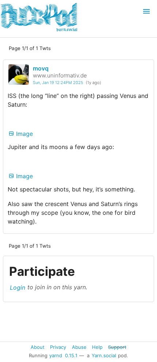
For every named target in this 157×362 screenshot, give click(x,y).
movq (41, 68)
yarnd (55, 355)
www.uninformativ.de (60, 75)
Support (117, 347)
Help (97, 347)
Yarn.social (104, 355)
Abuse (79, 347)
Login (17, 287)
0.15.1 (71, 355)
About (38, 347)
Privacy (58, 347)
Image (23, 133)
